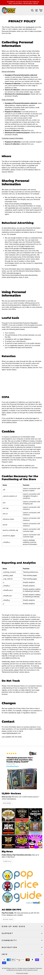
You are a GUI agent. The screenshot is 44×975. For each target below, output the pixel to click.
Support (7, 933)
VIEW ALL (7, 861)
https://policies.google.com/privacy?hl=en (23, 244)
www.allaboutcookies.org (11, 658)
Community (9, 940)
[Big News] (22, 828)
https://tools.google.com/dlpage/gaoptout (19, 248)
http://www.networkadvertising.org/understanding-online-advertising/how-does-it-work (20, 276)
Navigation (9, 947)
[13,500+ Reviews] (22, 770)
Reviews (7, 803)
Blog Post (8, 919)
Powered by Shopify (22, 973)
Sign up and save (13, 926)
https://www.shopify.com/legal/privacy (18, 204)
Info (5, 954)
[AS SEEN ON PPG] (22, 886)
